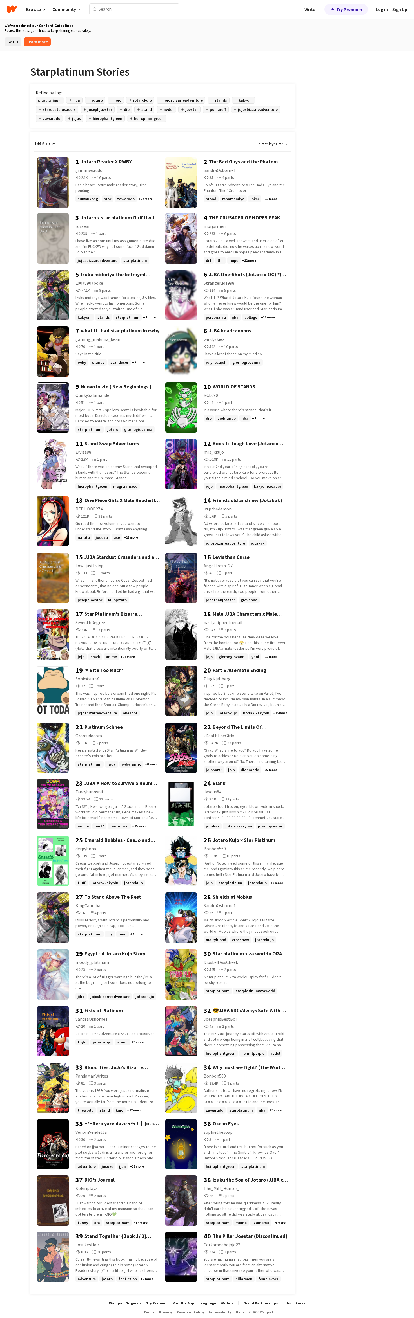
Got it (13, 41)
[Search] (94, 9)
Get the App (183, 1303)
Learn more (37, 41)
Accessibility (220, 1312)
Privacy (165, 1312)
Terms (149, 1312)
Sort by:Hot (271, 144)
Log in (382, 9)
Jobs (286, 1303)
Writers (227, 1303)
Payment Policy (190, 1312)
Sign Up (399, 9)
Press (300, 1303)
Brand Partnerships (261, 1303)
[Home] (12, 9)
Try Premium (349, 9)
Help (240, 1312)
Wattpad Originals (125, 1303)
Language (207, 1303)
